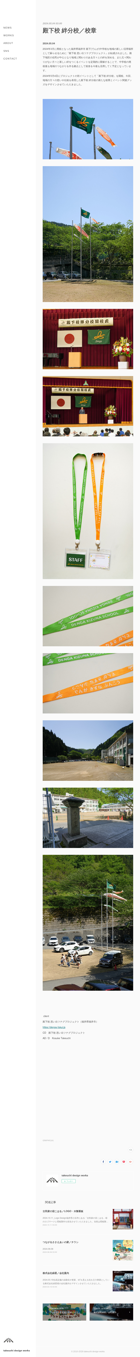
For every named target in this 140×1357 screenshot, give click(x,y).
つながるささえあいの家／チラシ (61, 1242)
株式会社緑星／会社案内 (56, 1273)
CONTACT (10, 58)
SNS (6, 51)
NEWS (7, 27)
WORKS (8, 35)
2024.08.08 (48, 1248)
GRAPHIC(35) (48, 1140)
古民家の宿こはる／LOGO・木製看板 (63, 1211)
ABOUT (8, 43)
